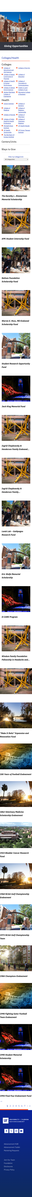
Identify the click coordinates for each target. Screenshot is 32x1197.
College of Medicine (7, 109)
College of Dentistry (21, 105)
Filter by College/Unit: (16, 157)
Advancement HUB (11, 1144)
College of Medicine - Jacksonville (22, 110)
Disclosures (8, 1166)
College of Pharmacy (21, 116)
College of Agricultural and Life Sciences (9, 70)
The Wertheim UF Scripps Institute (9, 136)
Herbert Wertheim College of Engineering (9, 94)
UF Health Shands (24, 126)
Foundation (8, 1163)
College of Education (21, 75)
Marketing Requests (11, 1150)
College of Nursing (9, 115)
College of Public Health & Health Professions (9, 121)
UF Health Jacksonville (7, 131)
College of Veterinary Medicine (21, 121)
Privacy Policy (9, 1170)
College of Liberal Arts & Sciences (9, 89)
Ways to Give (9, 149)
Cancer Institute (9, 104)
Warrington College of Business (24, 93)
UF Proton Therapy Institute (24, 131)
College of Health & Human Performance (9, 83)
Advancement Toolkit (12, 1147)
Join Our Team (9, 1160)
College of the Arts (24, 68)
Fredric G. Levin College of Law (23, 89)
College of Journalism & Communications (23, 83)
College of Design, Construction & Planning (9, 77)
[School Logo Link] (15, 1121)
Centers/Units (9, 141)
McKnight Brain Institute (8, 127)
